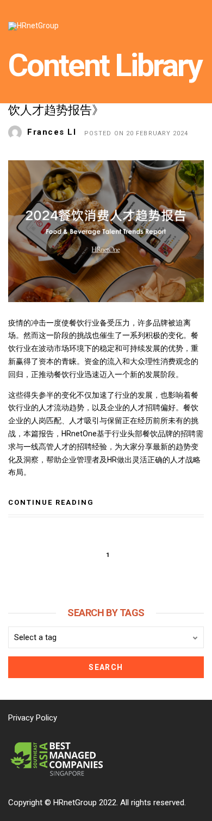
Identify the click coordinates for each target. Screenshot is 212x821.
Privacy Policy (32, 718)
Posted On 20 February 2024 (136, 133)
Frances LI (51, 132)
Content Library (105, 65)
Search (106, 667)
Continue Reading (51, 502)
